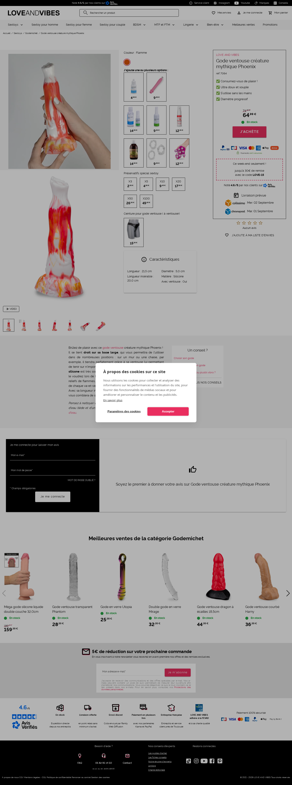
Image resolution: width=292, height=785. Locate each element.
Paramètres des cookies (124, 411)
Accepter (168, 411)
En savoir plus (112, 400)
